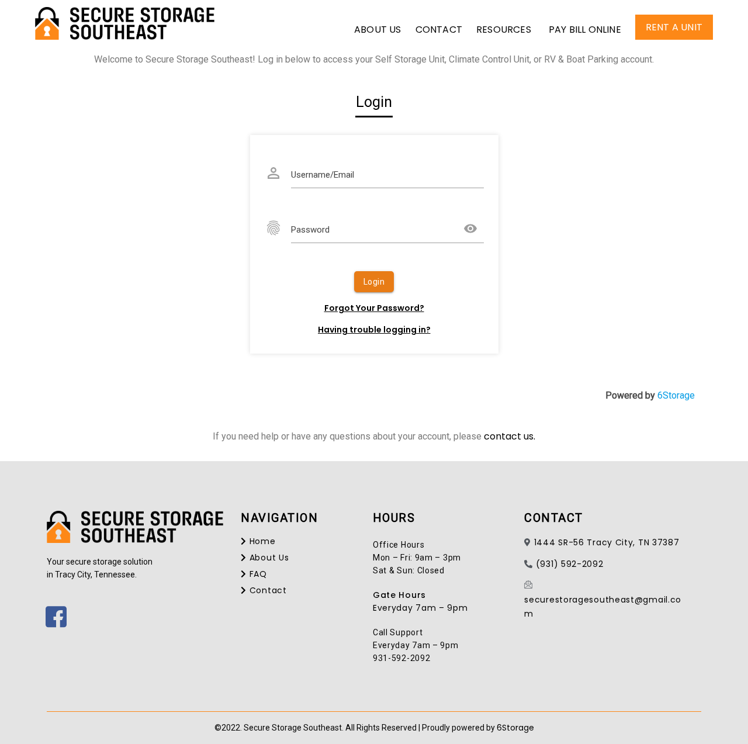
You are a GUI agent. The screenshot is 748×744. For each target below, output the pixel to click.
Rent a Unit (674, 27)
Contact (438, 29)
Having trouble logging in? (374, 329)
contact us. (509, 436)
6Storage (676, 395)
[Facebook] (49, 609)
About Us (377, 29)
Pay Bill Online (585, 29)
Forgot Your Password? (374, 308)
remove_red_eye (470, 229)
